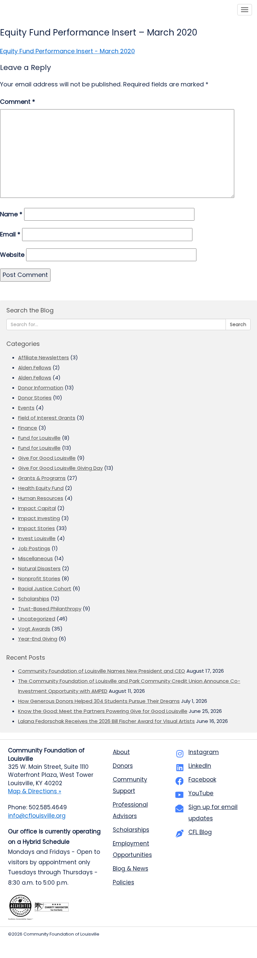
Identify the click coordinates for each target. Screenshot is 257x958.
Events (26, 407)
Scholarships (33, 598)
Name (11, 214)
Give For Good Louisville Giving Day (60, 467)
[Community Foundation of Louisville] (36, 9)
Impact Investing (39, 518)
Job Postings (34, 548)
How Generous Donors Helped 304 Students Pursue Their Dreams (99, 701)
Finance (27, 427)
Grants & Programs (42, 478)
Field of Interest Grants (46, 417)
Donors (123, 766)
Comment (17, 101)
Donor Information (40, 387)
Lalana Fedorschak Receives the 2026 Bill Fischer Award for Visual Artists (106, 721)
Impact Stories (36, 528)
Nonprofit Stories (39, 578)
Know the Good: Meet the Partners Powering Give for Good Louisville (102, 711)
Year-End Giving (37, 638)
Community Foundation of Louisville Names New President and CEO (101, 670)
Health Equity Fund (41, 488)
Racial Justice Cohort (44, 588)
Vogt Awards (34, 628)
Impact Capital (37, 508)
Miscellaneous (35, 558)
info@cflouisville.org (37, 816)
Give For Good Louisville (47, 457)
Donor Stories (35, 397)
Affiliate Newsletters (43, 357)
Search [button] (238, 324)
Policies (123, 882)
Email (10, 234)
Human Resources (40, 498)
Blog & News (130, 869)
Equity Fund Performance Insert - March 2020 (67, 51)
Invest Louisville (37, 538)
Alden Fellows (34, 367)
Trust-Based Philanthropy (49, 608)
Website (12, 254)
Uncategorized (36, 618)
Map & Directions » (34, 791)
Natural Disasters (39, 568)
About (121, 752)
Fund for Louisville (39, 437)
